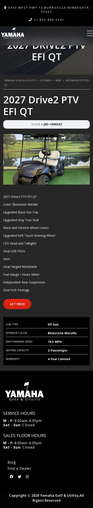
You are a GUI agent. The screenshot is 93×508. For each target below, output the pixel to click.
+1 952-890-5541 (49, 20)
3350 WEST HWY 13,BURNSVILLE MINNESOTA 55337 (48, 10)
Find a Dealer (20, 468)
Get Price (17, 304)
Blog (12, 462)
